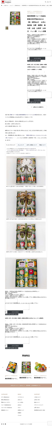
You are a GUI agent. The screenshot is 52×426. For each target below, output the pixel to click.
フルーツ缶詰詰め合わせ (6, 404)
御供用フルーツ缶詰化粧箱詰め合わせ (34, 11)
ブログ (19, 407)
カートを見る (20, 402)
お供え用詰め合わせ (31, 12)
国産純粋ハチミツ (4, 410)
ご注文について (37, 397)
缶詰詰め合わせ (39, 12)
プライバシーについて (38, 404)
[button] (2, 367)
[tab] (10, 145)
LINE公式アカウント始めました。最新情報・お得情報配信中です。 (26, 385)
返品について (37, 402)
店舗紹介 (19, 412)
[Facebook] (5, 424)
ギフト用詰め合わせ (5, 397)
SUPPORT (37, 394)
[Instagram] (1, 424)
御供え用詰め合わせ (5, 399)
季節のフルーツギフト (5, 402)
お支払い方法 (37, 399)
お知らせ (19, 404)
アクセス (19, 415)
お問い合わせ (37, 407)
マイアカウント (21, 397)
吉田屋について (21, 410)
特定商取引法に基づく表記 (39, 410)
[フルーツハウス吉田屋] (6, 1)
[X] (3, 424)
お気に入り (20, 399)
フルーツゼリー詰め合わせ (6, 407)
